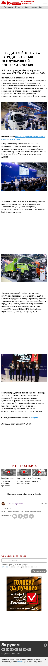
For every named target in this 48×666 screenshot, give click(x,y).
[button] (46, 660)
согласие (4, 567)
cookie (19, 662)
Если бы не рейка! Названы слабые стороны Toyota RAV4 (23, 138)
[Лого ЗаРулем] (10, 645)
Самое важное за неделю (13, 555)
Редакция (5, 653)
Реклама (16, 653)
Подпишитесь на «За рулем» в (24, 494)
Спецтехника (31, 7)
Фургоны (19, 7)
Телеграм (34, 417)
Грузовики (8, 7)
